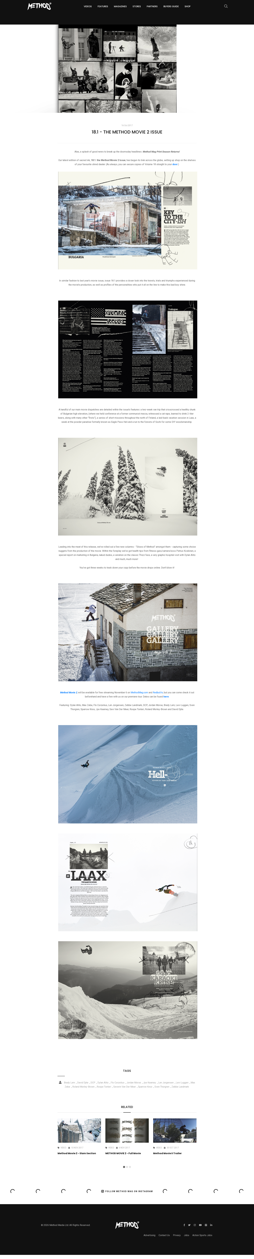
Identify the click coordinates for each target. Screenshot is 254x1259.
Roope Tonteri (104, 1086)
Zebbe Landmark (180, 1086)
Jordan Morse (134, 1082)
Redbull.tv (158, 692)
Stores (137, 6)
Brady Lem (69, 1082)
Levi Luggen (182, 1082)
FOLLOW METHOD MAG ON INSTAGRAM (129, 1191)
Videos (88, 6)
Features (103, 6)
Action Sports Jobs (202, 1235)
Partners (152, 6)
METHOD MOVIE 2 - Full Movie (123, 1153)
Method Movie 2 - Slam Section (77, 1153)
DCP (93, 1082)
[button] (124, 1167)
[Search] (224, 6)
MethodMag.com (139, 692)
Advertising (149, 1235)
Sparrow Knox (145, 1086)
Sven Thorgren (161, 1086)
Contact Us (164, 1235)
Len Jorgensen (166, 1082)
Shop (187, 6)
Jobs (186, 1235)
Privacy (177, 1235)
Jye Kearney (149, 1082)
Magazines (120, 6)
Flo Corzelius (117, 1082)
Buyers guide (171, 6)
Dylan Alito (102, 1082)
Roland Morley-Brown (83, 1086)
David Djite (82, 1082)
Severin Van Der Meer (124, 1086)
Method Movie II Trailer (167, 1153)
